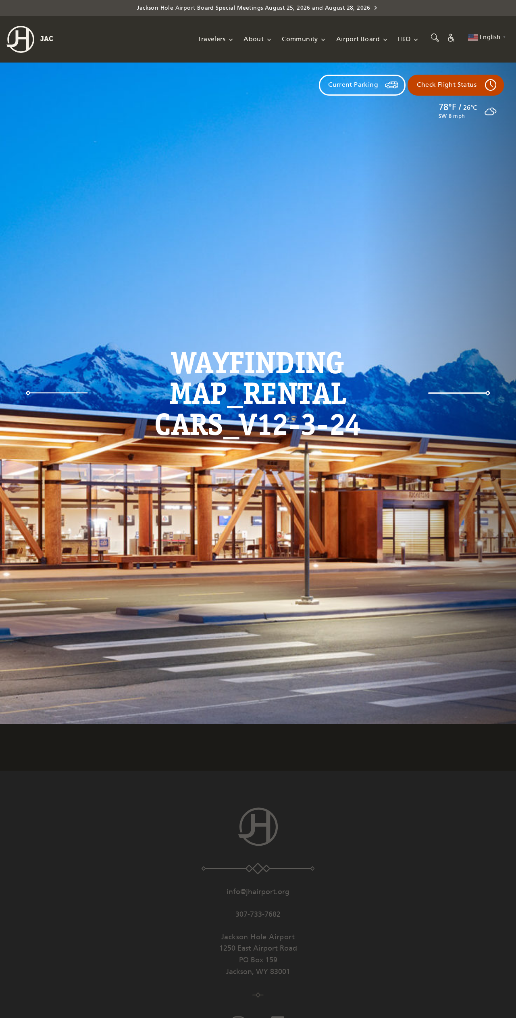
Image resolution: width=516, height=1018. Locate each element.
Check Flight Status (446, 85)
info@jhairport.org (258, 892)
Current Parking (353, 85)
